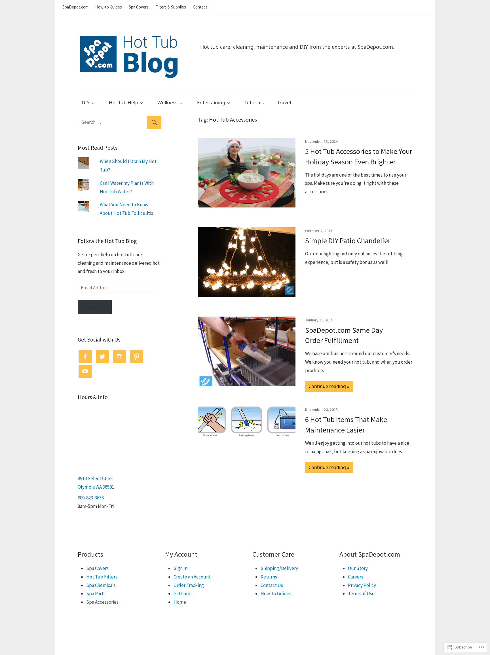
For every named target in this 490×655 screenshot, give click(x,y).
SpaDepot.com (75, 7)
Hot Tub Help (123, 102)
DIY (86, 102)
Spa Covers (139, 7)
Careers (355, 577)
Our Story (358, 568)
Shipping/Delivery (279, 568)
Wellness (167, 102)
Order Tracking (189, 585)
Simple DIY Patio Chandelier (347, 240)
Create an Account (192, 577)
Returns (269, 577)
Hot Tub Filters (101, 577)
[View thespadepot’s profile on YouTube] (85, 371)
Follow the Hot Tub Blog (107, 240)
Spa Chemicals (101, 585)
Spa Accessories (102, 602)
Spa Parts (95, 593)
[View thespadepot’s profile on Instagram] (119, 356)
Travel (284, 102)
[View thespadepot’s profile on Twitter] (102, 356)
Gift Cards (183, 593)
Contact (200, 7)
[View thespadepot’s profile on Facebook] (85, 356)
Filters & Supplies (170, 7)
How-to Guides (108, 7)
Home (180, 602)
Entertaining (211, 102)
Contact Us (272, 585)
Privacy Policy (362, 585)
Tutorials (254, 102)
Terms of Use (361, 593)
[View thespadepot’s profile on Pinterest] (136, 356)
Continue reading (327, 386)
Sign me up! (95, 307)
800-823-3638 (91, 498)
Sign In (180, 568)
